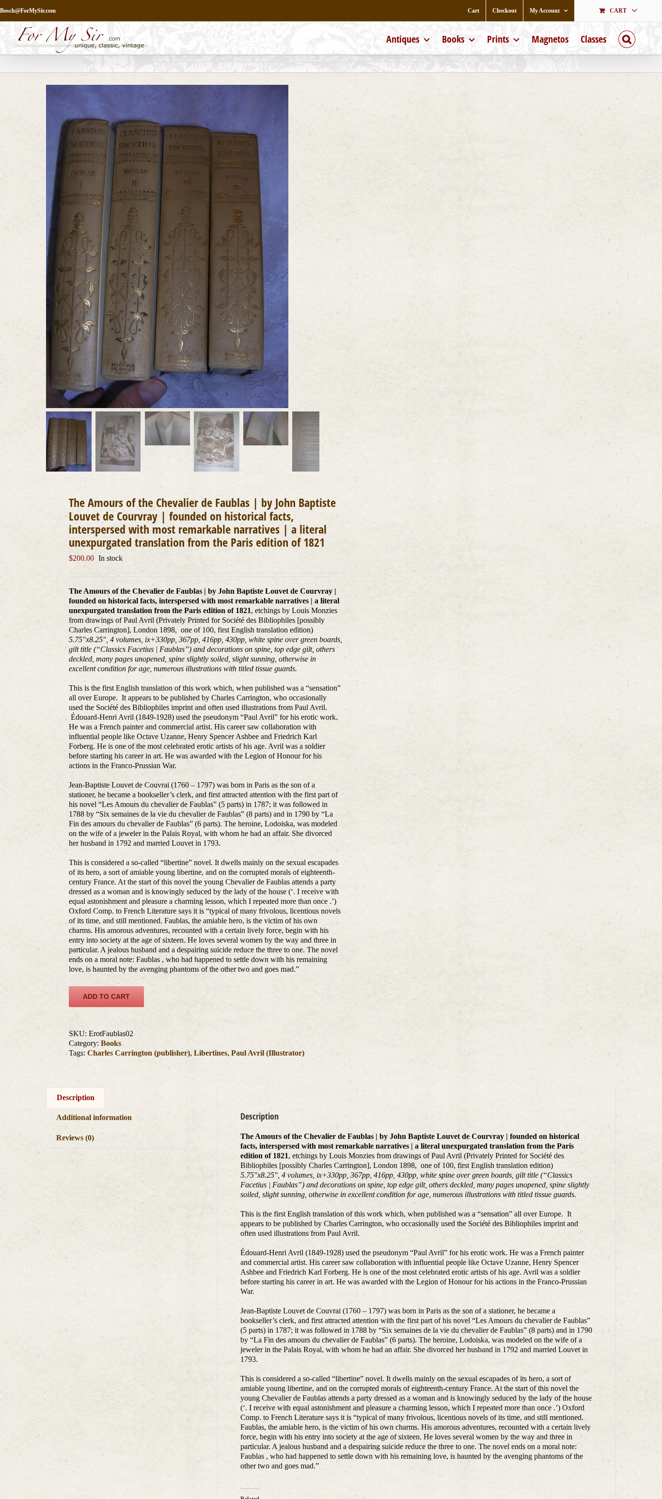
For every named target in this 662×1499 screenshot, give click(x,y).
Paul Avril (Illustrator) (267, 1053)
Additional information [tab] (94, 1117)
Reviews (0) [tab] (75, 1138)
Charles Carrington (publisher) (138, 1053)
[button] (626, 38)
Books (111, 1043)
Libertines (210, 1053)
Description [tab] (76, 1097)
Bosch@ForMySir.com (28, 10)
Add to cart (106, 996)
